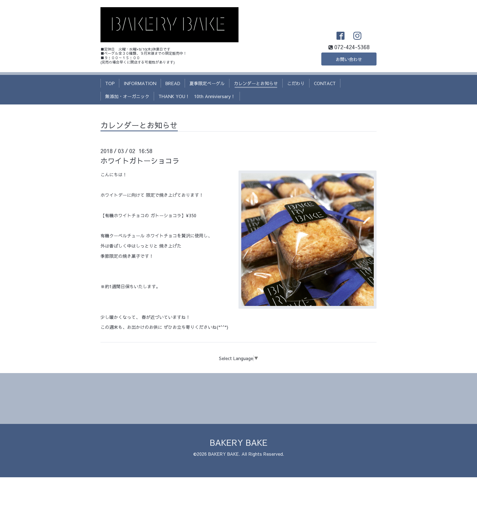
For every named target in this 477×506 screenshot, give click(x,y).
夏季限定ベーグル (207, 83)
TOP (110, 83)
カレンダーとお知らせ (256, 83)
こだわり (296, 83)
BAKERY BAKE (238, 442)
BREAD (172, 83)
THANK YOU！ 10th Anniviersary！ (196, 96)
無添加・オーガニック (127, 96)
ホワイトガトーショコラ (139, 161)
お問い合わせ (349, 59)
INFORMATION (140, 83)
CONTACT (325, 83)
